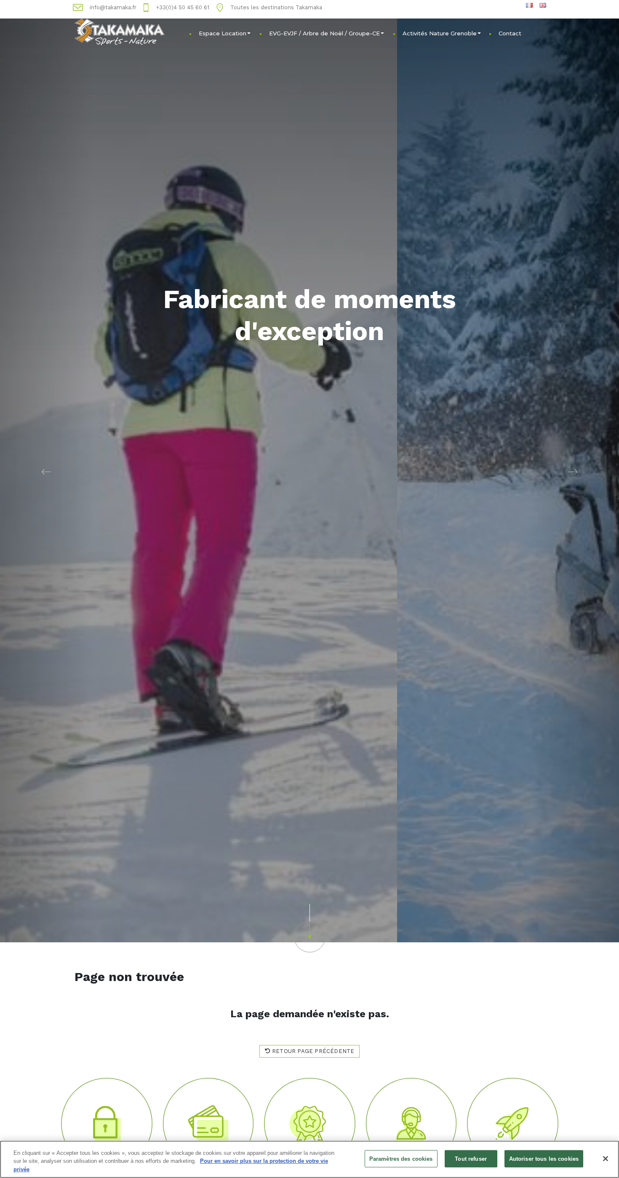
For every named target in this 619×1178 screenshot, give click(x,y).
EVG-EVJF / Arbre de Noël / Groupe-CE (324, 33)
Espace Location (222, 33)
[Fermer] (605, 1158)
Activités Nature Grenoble (440, 33)
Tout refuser (471, 1158)
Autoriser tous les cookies (544, 1158)
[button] (46, 471)
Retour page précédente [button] (312, 1051)
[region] (309, 1159)
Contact (510, 33)
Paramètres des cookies (401, 1158)
